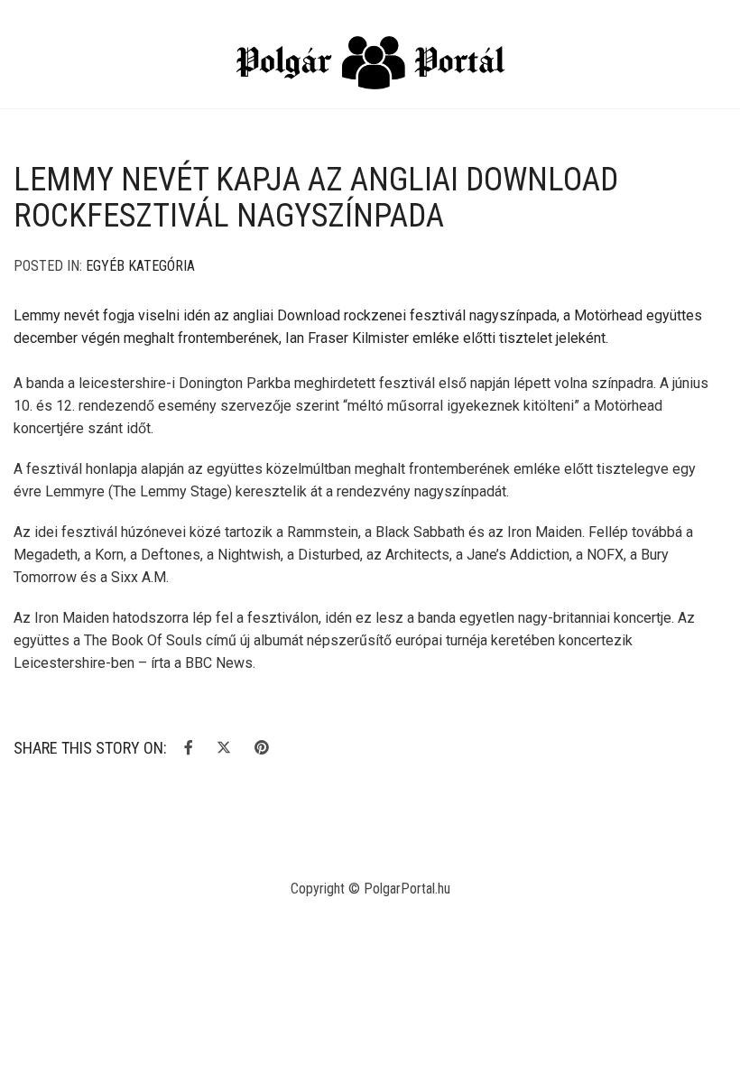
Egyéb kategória (140, 265)
